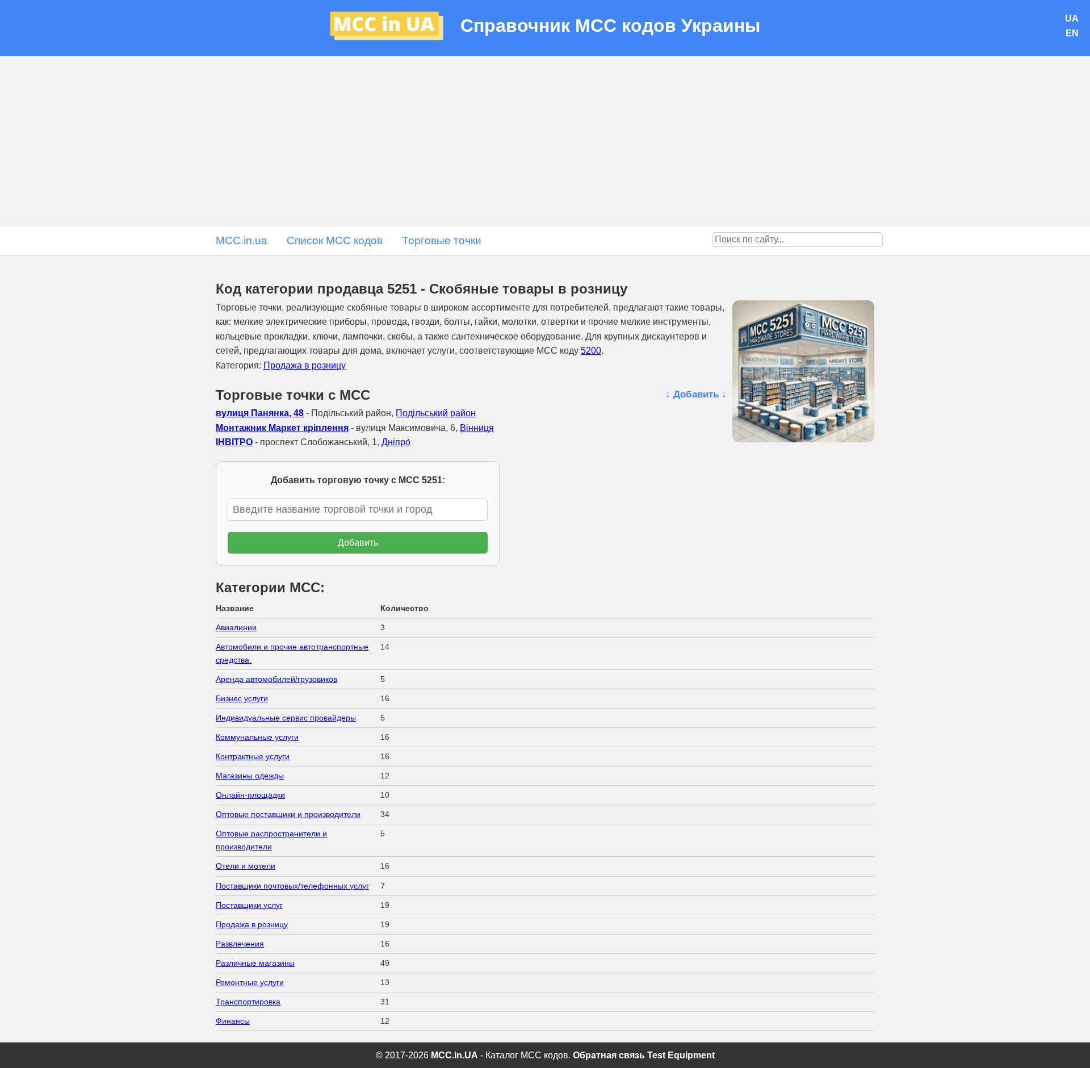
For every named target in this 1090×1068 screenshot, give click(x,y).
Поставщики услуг (249, 905)
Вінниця (477, 428)
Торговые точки (441, 240)
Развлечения (240, 943)
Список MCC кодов (335, 240)
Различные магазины (255, 963)
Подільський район (436, 413)
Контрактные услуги (253, 756)
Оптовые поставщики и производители (288, 814)
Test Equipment (681, 1055)
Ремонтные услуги (250, 982)
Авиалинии (236, 627)
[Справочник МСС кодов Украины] (395, 28)
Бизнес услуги (242, 698)
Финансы (233, 1020)
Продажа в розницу (304, 365)
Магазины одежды (250, 775)
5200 (591, 350)
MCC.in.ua (241, 240)
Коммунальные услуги (257, 737)
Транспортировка (248, 1001)
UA (1072, 18)
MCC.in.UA (454, 1055)
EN (1072, 33)
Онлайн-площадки (250, 794)
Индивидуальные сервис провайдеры (286, 717)
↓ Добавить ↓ (696, 394)
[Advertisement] (545, 141)
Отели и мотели (245, 865)
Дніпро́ (396, 442)
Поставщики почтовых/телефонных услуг (292, 885)
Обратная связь (609, 1055)
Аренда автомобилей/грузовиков (276, 679)
